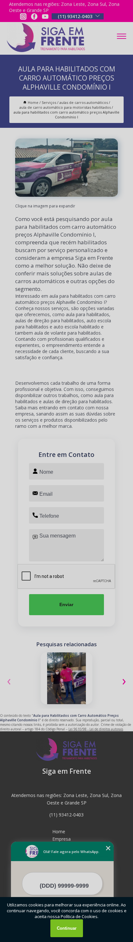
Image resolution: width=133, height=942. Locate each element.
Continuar (67, 928)
